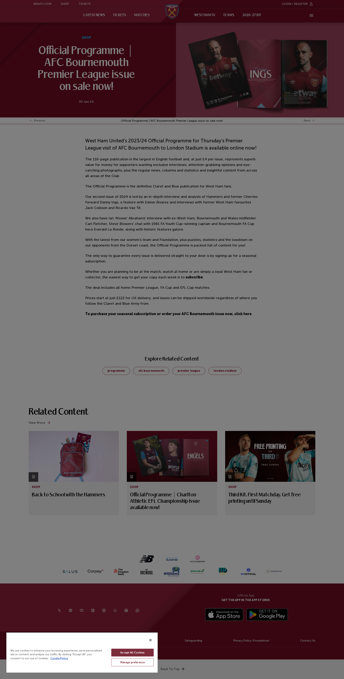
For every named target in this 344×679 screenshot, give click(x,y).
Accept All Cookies (132, 652)
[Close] (150, 640)
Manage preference (132, 662)
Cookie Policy (59, 658)
